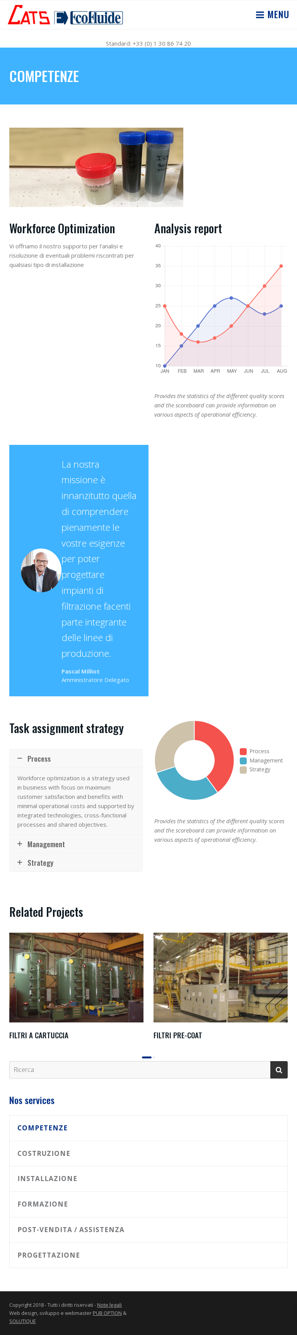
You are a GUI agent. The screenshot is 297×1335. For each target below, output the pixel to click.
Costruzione (43, 1153)
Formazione (42, 1204)
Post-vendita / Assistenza (71, 1229)
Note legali (109, 1304)
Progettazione (48, 1255)
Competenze (42, 1127)
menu (277, 14)
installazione (47, 1178)
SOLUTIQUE (22, 1321)
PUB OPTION (107, 1312)
